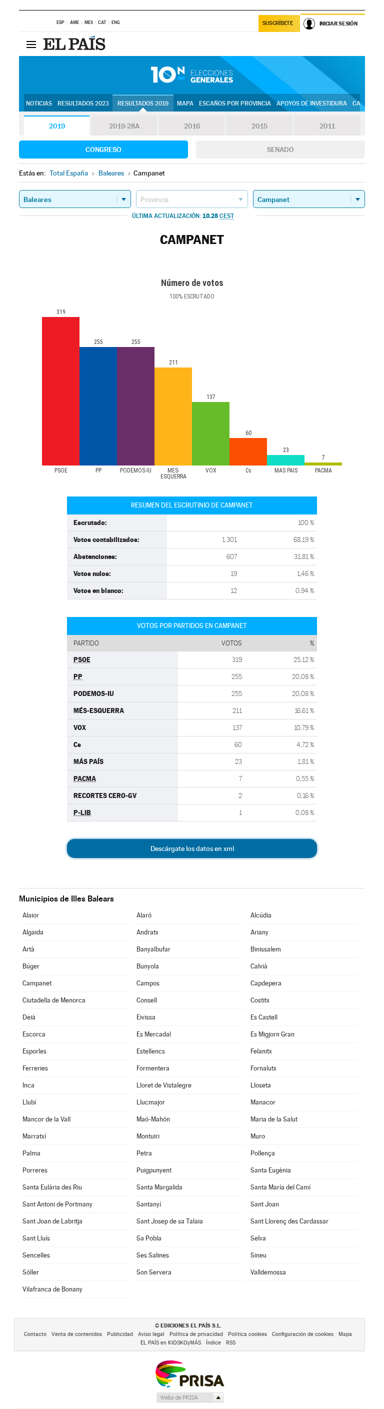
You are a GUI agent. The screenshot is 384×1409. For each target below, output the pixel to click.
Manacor (263, 1102)
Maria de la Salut (274, 1119)
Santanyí (148, 1204)
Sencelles (36, 1255)
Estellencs (150, 1051)
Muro (257, 1136)
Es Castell (264, 1017)
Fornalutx (263, 1068)
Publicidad (120, 1334)
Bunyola (147, 966)
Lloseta (260, 1085)
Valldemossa (268, 1272)
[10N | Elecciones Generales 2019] (192, 75)
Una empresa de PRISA (190, 1373)
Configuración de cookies (303, 1334)
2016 (192, 126)
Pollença (262, 1153)
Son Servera (154, 1272)
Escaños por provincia (235, 103)
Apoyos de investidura (311, 103)
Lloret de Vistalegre (164, 1085)
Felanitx (261, 1051)
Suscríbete (277, 23)
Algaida (33, 932)
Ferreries (35, 1068)
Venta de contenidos (77, 1334)
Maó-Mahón (153, 1119)
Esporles (34, 1051)
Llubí (29, 1102)
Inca (28, 1085)
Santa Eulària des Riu (52, 1187)
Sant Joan (264, 1204)
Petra (144, 1153)
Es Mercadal (153, 1034)
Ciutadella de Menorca (54, 1000)
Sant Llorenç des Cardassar (289, 1221)
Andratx (147, 932)
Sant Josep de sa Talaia (169, 1221)
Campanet (37, 983)
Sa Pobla (149, 1238)
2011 (327, 126)
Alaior (30, 915)
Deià (29, 1017)
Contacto (35, 1334)
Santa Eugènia (270, 1170)
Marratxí (34, 1136)
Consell (146, 1000)
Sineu (258, 1255)
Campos (148, 983)
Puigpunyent (154, 1170)
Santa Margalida (159, 1187)
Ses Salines (152, 1255)
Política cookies (247, 1334)
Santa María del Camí (280, 1187)
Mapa (185, 103)
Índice (213, 1343)
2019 (57, 126)
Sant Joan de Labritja (52, 1221)
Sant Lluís (36, 1238)
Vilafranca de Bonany (52, 1289)
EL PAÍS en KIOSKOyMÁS (170, 1343)
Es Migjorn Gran (272, 1034)
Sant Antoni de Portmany (57, 1204)
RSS (231, 1343)
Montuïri (148, 1136)
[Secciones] (31, 44)
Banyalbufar (153, 949)
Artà (28, 949)
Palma (31, 1153)
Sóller (30, 1272)
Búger (31, 966)
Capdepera (266, 983)
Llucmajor (150, 1102)
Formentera (153, 1068)
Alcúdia (261, 915)
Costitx (260, 1000)
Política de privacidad (196, 1334)
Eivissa (146, 1017)
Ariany (259, 932)
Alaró (144, 915)
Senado (280, 150)
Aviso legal (151, 1334)
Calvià (259, 966)
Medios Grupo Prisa (190, 1398)
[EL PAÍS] (75, 44)
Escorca (34, 1034)
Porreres (35, 1170)
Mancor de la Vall (46, 1119)
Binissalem (265, 949)
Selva (258, 1238)
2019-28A (124, 126)
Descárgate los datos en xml (192, 848)
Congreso (104, 150)
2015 (260, 126)
